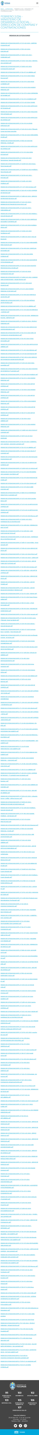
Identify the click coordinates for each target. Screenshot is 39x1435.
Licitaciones (9, 9)
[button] (37, 3)
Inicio (2, 9)
